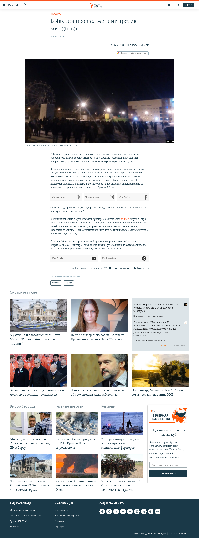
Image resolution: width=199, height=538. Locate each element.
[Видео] (169, 5)
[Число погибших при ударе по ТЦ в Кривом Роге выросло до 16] (77, 423)
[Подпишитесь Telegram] (130, 511)
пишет (125, 219)
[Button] (117, 45)
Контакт (14, 527)
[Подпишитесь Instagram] (137, 511)
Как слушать (61, 510)
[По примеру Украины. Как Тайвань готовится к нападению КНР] (160, 370)
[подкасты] (178, 5)
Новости (56, 14)
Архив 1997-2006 (18, 521)
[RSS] (143, 511)
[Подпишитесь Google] (102, 511)
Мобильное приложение (22, 510)
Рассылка (59, 521)
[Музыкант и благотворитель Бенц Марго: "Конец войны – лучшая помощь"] (38, 315)
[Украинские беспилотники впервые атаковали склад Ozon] (77, 466)
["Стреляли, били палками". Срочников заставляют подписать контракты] (122, 466)
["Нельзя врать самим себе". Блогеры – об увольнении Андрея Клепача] (99, 370)
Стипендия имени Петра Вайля (26, 516)
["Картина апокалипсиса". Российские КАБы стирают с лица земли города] (31, 466)
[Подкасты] (150, 511)
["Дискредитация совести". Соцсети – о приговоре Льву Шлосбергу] (31, 423)
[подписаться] (157, 511)
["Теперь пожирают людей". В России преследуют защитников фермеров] (122, 423)
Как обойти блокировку (67, 516)
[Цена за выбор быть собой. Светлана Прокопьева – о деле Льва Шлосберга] (99, 315)
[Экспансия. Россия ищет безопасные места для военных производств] (38, 370)
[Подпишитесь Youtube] (123, 511)
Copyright (59, 527)
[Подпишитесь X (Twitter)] (116, 511)
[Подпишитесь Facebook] (109, 511)
